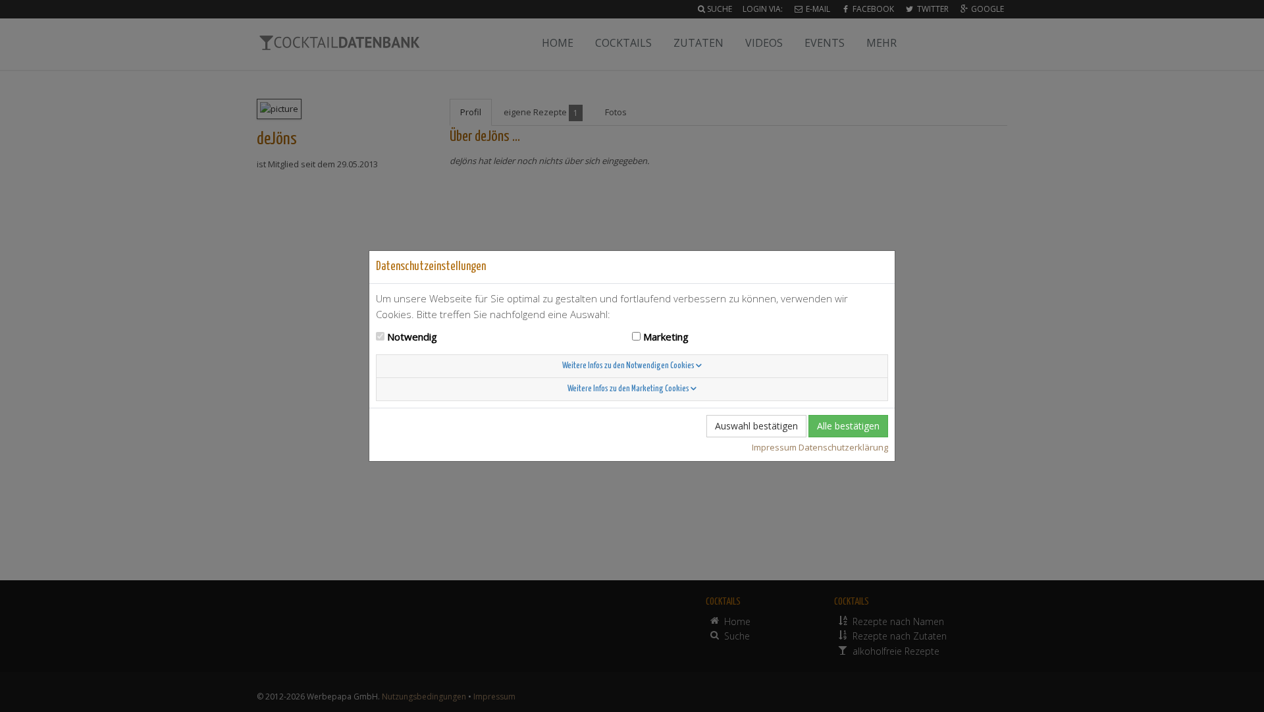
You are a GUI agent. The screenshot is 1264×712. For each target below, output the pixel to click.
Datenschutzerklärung (843, 447)
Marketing (666, 336)
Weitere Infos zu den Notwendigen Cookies (629, 366)
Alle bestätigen (848, 426)
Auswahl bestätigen (756, 426)
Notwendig (412, 336)
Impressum (774, 447)
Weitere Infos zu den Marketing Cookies (629, 389)
